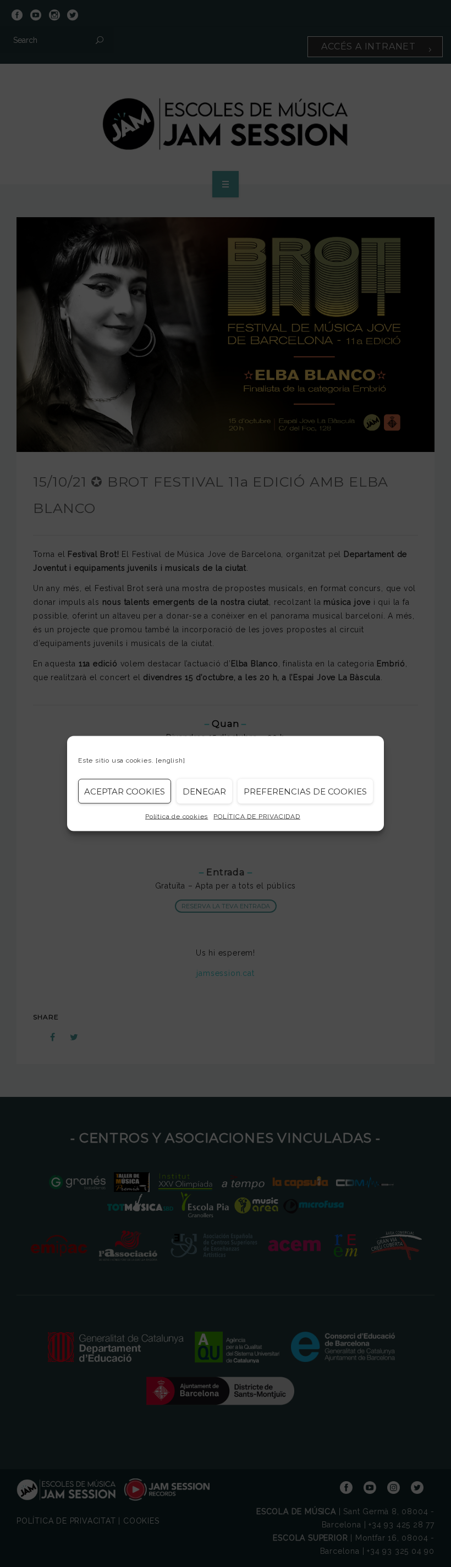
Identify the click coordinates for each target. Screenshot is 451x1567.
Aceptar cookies (124, 791)
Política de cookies (176, 816)
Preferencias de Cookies (305, 791)
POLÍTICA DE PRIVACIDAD (256, 816)
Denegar (204, 791)
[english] (170, 760)
